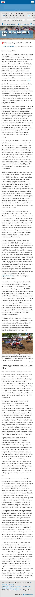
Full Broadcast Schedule (17, 20)
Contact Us (11, 584)
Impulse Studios (29, 594)
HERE (28, 80)
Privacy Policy (5, 586)
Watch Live (6, 20)
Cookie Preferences (16, 586)
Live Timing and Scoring (10, 24)
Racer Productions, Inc (16, 590)
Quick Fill (11, 46)
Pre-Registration (24, 24)
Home (4, 46)
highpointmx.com (7, 276)
